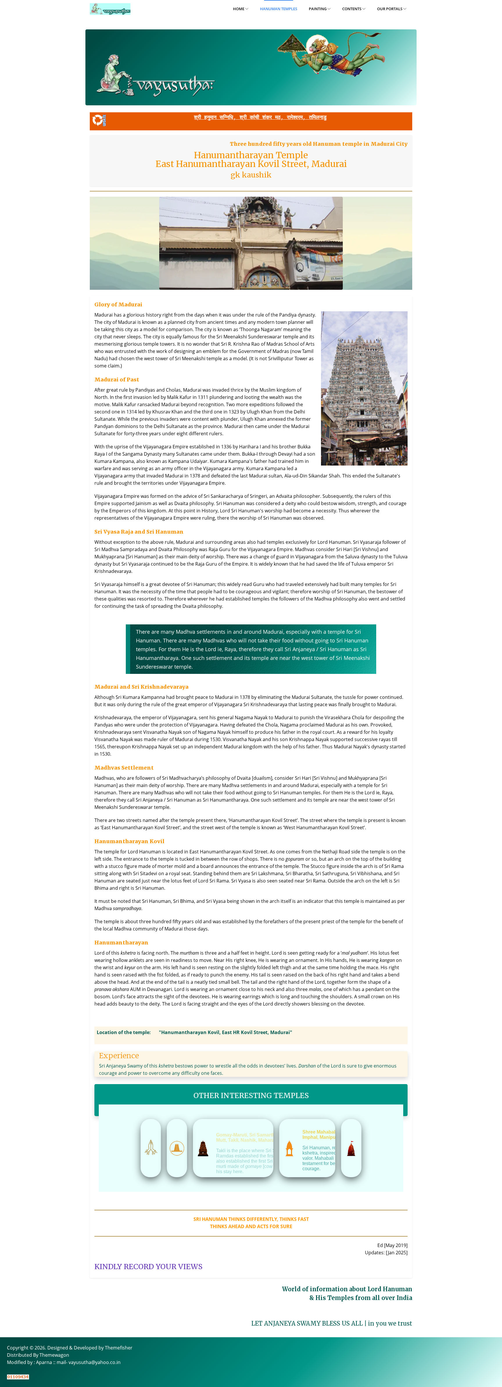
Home (239, 8)
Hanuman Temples (278, 8)
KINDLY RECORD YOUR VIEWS (148, 1266)
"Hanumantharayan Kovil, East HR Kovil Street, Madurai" (225, 1032)
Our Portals (390, 8)
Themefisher (118, 1348)
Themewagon (54, 1355)
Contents (352, 8)
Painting (318, 8)
